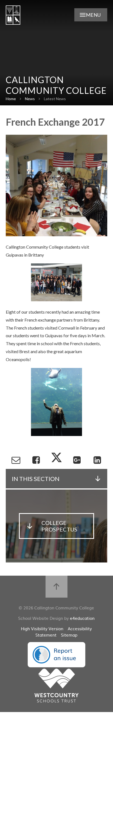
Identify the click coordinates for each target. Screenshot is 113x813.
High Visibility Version (42, 628)
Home (11, 98)
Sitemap (69, 635)
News (30, 98)
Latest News (55, 98)
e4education (82, 618)
